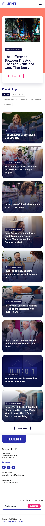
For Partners (7, 104)
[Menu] (40, 4)
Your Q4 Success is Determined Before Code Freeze (21, 380)
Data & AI (24, 99)
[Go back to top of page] (14, 440)
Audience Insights (18, 95)
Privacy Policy (6, 521)
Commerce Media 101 (10, 99)
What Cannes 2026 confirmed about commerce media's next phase (20, 343)
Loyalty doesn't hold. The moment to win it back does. (22, 206)
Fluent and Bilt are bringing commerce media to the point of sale (21, 274)
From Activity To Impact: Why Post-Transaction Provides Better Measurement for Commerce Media (20, 238)
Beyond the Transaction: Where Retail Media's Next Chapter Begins (21, 169)
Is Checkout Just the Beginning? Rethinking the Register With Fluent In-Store (22, 308)
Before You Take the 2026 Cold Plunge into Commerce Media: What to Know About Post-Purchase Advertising (21, 412)
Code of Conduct (17, 521)
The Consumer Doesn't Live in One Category (20, 136)
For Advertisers (36, 99)
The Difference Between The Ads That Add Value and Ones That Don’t (19, 62)
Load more (22, 428)
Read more (12, 76)
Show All (6, 95)
